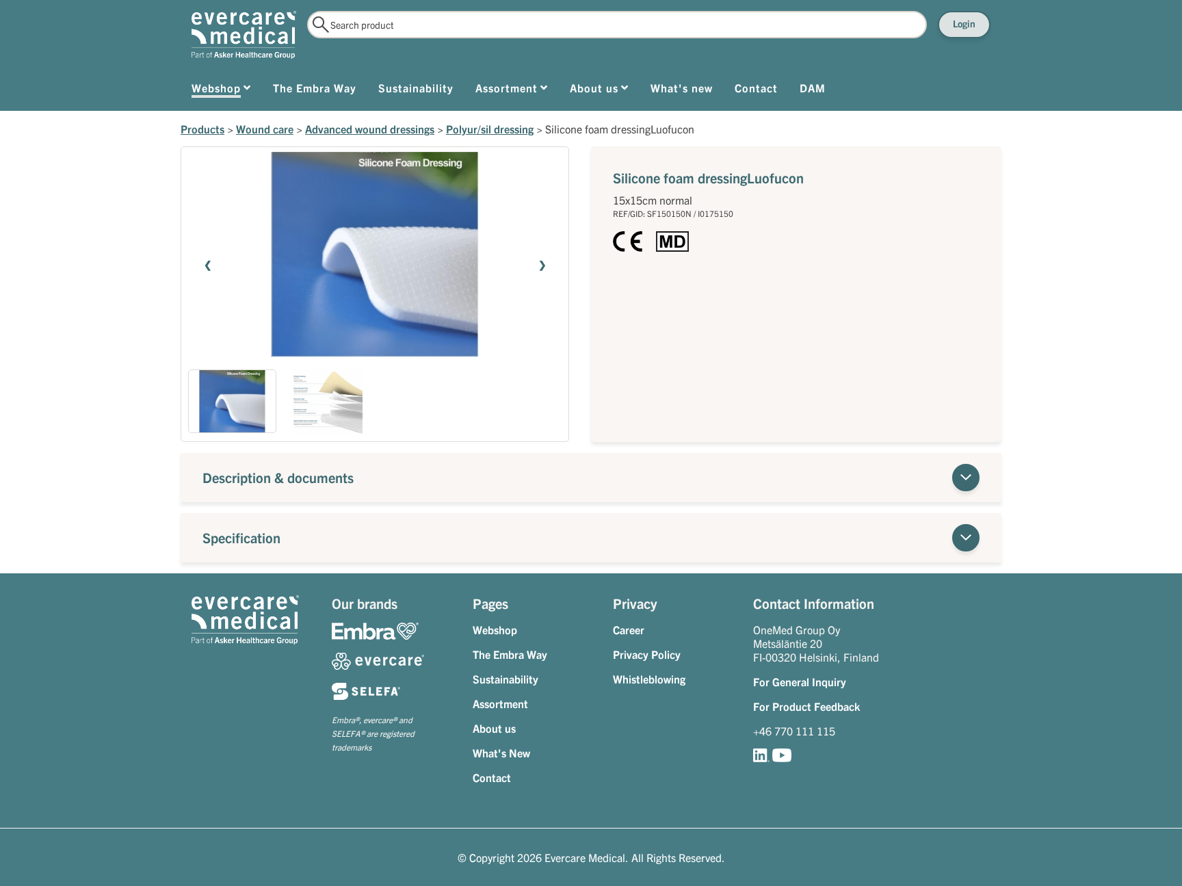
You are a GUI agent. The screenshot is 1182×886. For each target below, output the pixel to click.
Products (202, 128)
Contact (492, 777)
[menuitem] (221, 90)
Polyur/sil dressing (490, 128)
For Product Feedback (806, 706)
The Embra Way (510, 654)
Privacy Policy (647, 654)
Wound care (264, 128)
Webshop (495, 629)
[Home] (244, 35)
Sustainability (505, 679)
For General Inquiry (799, 681)
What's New (501, 752)
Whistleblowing (649, 679)
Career (628, 629)
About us (494, 728)
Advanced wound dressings (369, 128)
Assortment (500, 703)
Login (964, 23)
